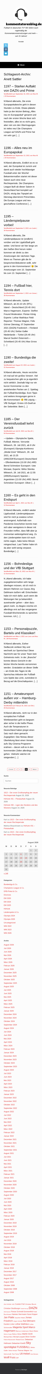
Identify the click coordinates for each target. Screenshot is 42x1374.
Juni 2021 (8, 1160)
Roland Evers (20, 1339)
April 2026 (8, 959)
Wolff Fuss (10, 1357)
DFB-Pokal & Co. (11, 891)
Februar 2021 (9, 1174)
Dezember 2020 (10, 1181)
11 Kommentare (9, 573)
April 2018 (8, 1258)
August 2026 (9, 945)
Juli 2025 (7, 990)
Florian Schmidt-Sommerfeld (22, 1312)
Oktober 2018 (9, 1247)
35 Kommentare (9, 295)
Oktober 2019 (9, 1230)
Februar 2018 (9, 1265)
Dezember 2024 (10, 1014)
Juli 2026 (7, 948)
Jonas (34, 293)
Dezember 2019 (10, 1223)
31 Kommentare (9, 367)
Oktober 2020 (9, 1188)
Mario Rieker (33, 1331)
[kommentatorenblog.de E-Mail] (6, 53)
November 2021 (10, 1143)
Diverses (7, 895)
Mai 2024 (7, 1039)
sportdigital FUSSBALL (17, 1347)
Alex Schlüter (8, 1304)
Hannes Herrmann (19, 1314)
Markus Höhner (17, 1334)
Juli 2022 (7, 1115)
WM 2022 (7, 926)
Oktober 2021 (9, 1146)
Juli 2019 (7, 1240)
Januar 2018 (9, 1268)
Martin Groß (27, 1334)
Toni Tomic (15, 1354)
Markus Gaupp (8, 1334)
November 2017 (10, 1275)
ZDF (17, 1358)
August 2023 (9, 1070)
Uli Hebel (25, 1353)
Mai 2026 (7, 955)
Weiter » (35, 769)
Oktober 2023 (9, 1063)
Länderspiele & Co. (11, 912)
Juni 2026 (8, 952)
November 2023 (10, 1060)
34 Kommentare (10, 158)
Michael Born (8, 1337)
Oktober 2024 (9, 1021)
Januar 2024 (9, 1053)
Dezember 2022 (10, 1098)
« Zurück (10, 769)
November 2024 (10, 1018)
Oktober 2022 (9, 1105)
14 (26, 858)
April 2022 (8, 1126)
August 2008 (9, 1292)
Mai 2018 (7, 1254)
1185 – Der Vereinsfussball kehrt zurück (19, 423)
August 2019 (9, 1237)
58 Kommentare (12, 638)
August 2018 (9, 1251)
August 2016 (9, 1282)
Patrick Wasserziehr (9, 1339)
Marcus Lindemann (22, 1331)
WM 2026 (7, 933)
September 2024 (10, 1025)
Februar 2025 (9, 1007)
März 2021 (8, 1171)
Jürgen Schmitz (17, 1321)
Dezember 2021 (10, 1139)
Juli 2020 (7, 1199)
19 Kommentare (10, 96)
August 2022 (9, 1112)
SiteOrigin (24, 1369)
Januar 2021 (9, 1178)
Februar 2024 (9, 1049)
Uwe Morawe (34, 1354)
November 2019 (10, 1226)
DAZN (33, 1308)
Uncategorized (9, 923)
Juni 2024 (8, 1035)
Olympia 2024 (9, 916)
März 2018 (8, 1261)
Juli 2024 (7, 1032)
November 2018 (10, 1244)
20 (21, 862)
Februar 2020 (9, 1216)
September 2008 (10, 1289)
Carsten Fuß (20, 1304)
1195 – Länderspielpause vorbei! (17, 221)
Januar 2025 (9, 1011)
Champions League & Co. (14, 888)
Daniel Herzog (24, 1308)
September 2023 (10, 1066)
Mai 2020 (7, 1206)
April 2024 (8, 1042)
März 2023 (8, 1087)
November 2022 (10, 1101)
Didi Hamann (7, 1311)
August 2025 (9, 987)
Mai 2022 (7, 1122)
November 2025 (10, 976)
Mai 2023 (7, 1080)
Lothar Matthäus (22, 1324)
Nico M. (35, 94)
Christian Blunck (30, 1304)
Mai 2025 (7, 997)
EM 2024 (7, 902)
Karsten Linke (9, 1324)
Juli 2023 (7, 1073)
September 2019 (10, 1233)
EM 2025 (7, 905)
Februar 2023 (9, 1091)
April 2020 (8, 1209)
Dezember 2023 (10, 1056)
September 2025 (10, 983)
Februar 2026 (9, 966)
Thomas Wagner (23, 1350)
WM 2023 (7, 930)
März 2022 (8, 1129)
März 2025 (8, 1004)
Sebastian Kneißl (18, 1343)
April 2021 (8, 1167)
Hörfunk (7, 909)
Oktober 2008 (9, 1285)
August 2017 (9, 1278)
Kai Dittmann (29, 1321)
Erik (32, 706)
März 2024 (8, 1046)
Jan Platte (9, 1317)
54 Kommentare (9, 433)
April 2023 (8, 1084)
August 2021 (9, 1153)
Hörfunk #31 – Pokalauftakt (15, 799)
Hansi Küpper (32, 1314)
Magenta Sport (20, 1327)
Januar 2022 (9, 1136)
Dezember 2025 (10, 973)
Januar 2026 (9, 969)
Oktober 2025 (9, 980)
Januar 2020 (9, 1219)
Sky (28, 1342)
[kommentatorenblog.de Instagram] (6, 49)
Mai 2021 (7, 1164)
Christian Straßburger (12, 1308)
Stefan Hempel (12, 1350)
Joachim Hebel (20, 1318)
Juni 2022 (8, 1119)
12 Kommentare (9, 505)
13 (21, 858)
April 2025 (8, 1000)
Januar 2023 (9, 1094)
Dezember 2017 (10, 1271)
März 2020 (8, 1212)
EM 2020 (7, 898)
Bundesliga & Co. (11, 884)
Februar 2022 (9, 1132)
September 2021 (10, 1150)
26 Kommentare (9, 708)
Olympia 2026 (9, 919)
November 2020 (10, 1185)
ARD (13, 1304)
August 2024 (9, 1028)
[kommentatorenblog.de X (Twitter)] (6, 45)
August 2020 (9, 1195)
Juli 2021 (7, 1157)
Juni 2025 (8, 993)
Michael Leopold (19, 1337)
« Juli (6, 873)
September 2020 (10, 1192)
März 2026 (8, 962)
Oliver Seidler (30, 1337)
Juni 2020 (8, 1202)
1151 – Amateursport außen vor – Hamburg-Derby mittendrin (20, 698)
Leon (29, 636)
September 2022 (10, 1108)
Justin (34, 228)
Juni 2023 (8, 1077)
